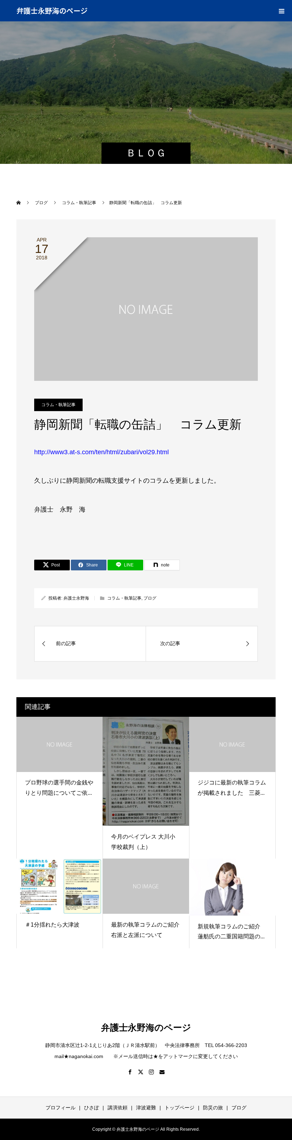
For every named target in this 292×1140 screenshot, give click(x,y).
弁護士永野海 (76, 598)
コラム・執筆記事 (58, 404)
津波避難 (146, 1107)
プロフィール (60, 1107)
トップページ (179, 1107)
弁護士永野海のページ (52, 10)
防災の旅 (213, 1107)
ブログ (150, 598)
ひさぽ (91, 1107)
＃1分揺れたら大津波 (52, 925)
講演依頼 (117, 1107)
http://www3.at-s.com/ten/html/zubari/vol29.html (101, 452)
